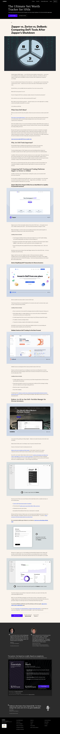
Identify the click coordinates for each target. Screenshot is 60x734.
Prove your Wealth (19, 723)
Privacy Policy (32, 725)
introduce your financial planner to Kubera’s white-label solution (28, 608)
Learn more (49, 12)
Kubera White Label (44, 1)
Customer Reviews (48, 720)
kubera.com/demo (31, 694)
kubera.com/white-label (19, 691)
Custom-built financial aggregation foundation (22, 503)
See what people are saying (14, 645)
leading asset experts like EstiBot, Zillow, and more (30, 506)
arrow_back (11, 22)
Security (37, 1)
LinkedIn (46, 725)
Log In (51, 1)
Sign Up (55, 1)
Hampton (17, 643)
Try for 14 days (13, 15)
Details (30, 675)
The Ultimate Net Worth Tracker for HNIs (24, 7)
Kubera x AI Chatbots (19, 725)
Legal (31, 723)
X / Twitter (46, 723)
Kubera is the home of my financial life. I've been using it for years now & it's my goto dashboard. (25, 707)
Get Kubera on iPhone (19, 727)
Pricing (33, 1)
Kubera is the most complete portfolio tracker (20, 450)
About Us (31, 720)
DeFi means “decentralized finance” (18, 117)
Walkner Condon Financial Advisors (42, 645)
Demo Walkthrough (19, 720)
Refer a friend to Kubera (34, 727)
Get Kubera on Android (20, 729)
